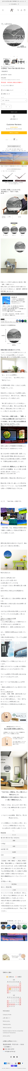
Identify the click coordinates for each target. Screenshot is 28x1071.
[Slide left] (10, 56)
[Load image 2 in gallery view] (14, 61)
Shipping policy (7, 1024)
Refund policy (6, 1021)
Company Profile (7, 1014)
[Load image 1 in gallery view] (7, 61)
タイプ (2, 97)
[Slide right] (17, 56)
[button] (2, 10)
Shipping (9, 79)
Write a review (14, 132)
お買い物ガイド (14, 119)
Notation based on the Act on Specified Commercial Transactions (13, 1031)
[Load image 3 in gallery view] (21, 61)
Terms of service (7, 1027)
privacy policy (6, 1036)
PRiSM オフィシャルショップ (11, 1068)
